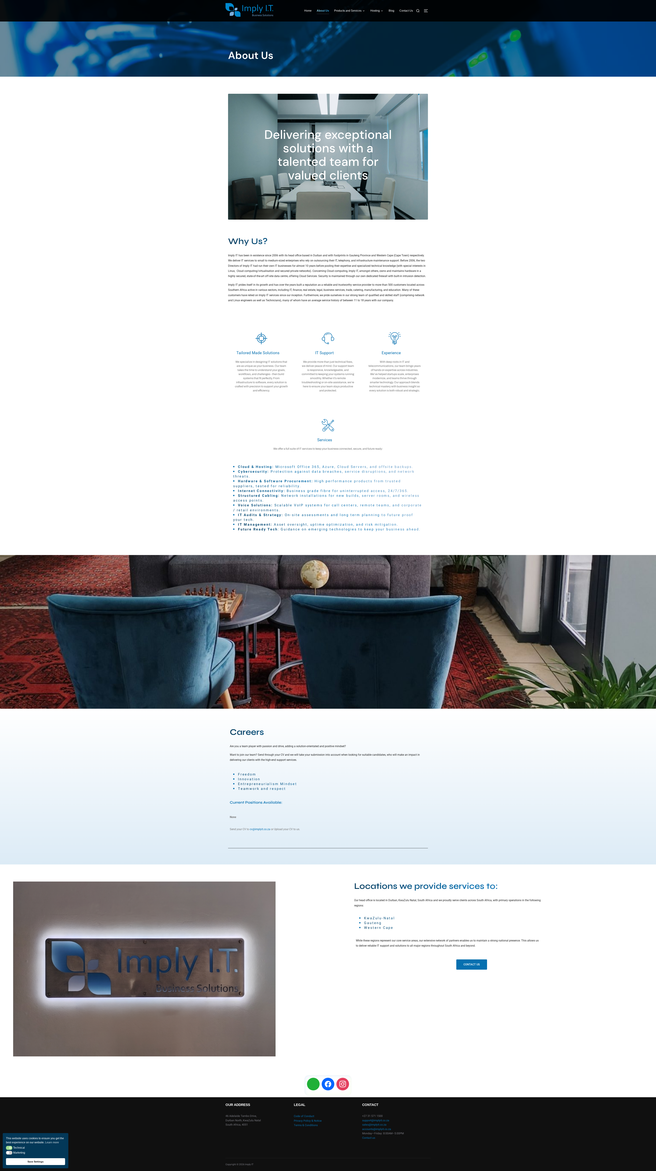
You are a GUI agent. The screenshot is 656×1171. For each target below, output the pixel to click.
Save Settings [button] (36, 1161)
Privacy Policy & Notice (308, 1121)
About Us (323, 10)
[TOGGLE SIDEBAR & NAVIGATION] (427, 11)
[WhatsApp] (313, 1084)
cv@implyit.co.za (260, 829)
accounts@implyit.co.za (376, 1129)
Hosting (375, 10)
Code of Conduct (304, 1116)
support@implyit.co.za (375, 1120)
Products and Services (347, 10)
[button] (9, 1148)
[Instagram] (342, 1084)
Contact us (368, 1138)
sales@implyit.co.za (374, 1125)
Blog (391, 10)
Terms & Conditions (306, 1125)
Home (308, 10)
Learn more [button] (52, 1142)
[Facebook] (328, 1084)
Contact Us (406, 10)
